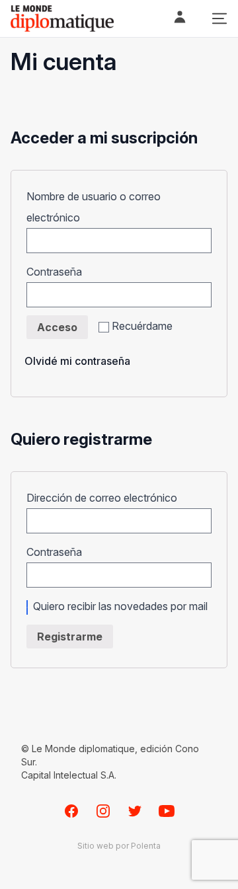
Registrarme (69, 636)
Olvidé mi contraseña (77, 360)
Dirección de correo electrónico (106, 497)
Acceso (57, 327)
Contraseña (58, 271)
